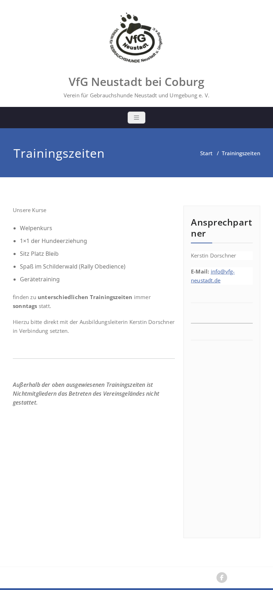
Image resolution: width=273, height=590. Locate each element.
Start (206, 153)
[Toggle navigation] (136, 118)
